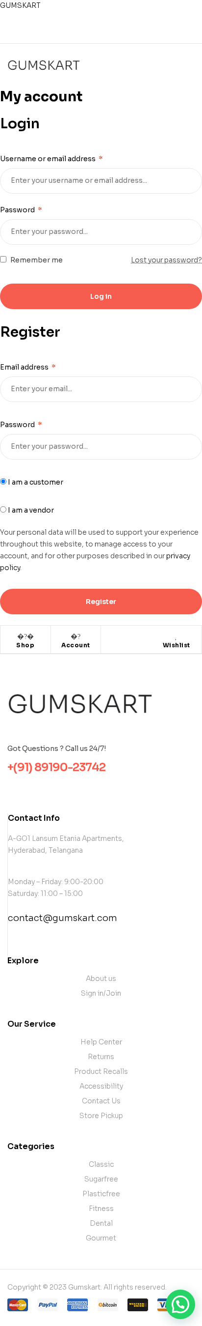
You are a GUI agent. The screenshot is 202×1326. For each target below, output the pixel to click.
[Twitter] (93, 32)
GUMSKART (20, 5)
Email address (28, 367)
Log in (101, 296)
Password (21, 209)
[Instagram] (109, 32)
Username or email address (51, 158)
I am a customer (34, 482)
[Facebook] (76, 32)
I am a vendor (30, 510)
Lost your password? (166, 260)
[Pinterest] (126, 32)
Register (101, 601)
